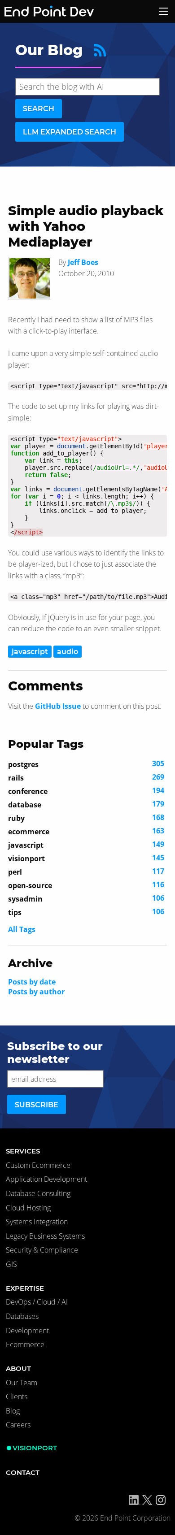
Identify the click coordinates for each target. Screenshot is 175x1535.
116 (86, 885)
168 (86, 817)
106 (86, 898)
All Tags (21, 929)
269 (86, 777)
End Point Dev (37, 11)
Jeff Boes (83, 262)
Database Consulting (38, 1193)
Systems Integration (37, 1222)
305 (86, 764)
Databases (22, 1316)
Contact (22, 1472)
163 (86, 831)
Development (27, 1331)
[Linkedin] (134, 1500)
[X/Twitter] (147, 1500)
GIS (11, 1264)
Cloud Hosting (28, 1208)
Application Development (46, 1179)
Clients (16, 1396)
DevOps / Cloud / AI (37, 1302)
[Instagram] (161, 1500)
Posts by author (36, 992)
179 (86, 804)
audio (67, 651)
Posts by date (32, 982)
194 (86, 790)
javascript (30, 651)
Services (23, 1151)
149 (86, 844)
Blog (13, 1411)
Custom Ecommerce (38, 1165)
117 (86, 871)
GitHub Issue (58, 706)
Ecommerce (25, 1344)
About (18, 1368)
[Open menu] (163, 11)
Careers (18, 1425)
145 (86, 858)
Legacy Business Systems (45, 1236)
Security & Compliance (42, 1250)
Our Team (21, 1383)
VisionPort (35, 1448)
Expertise (25, 1288)
